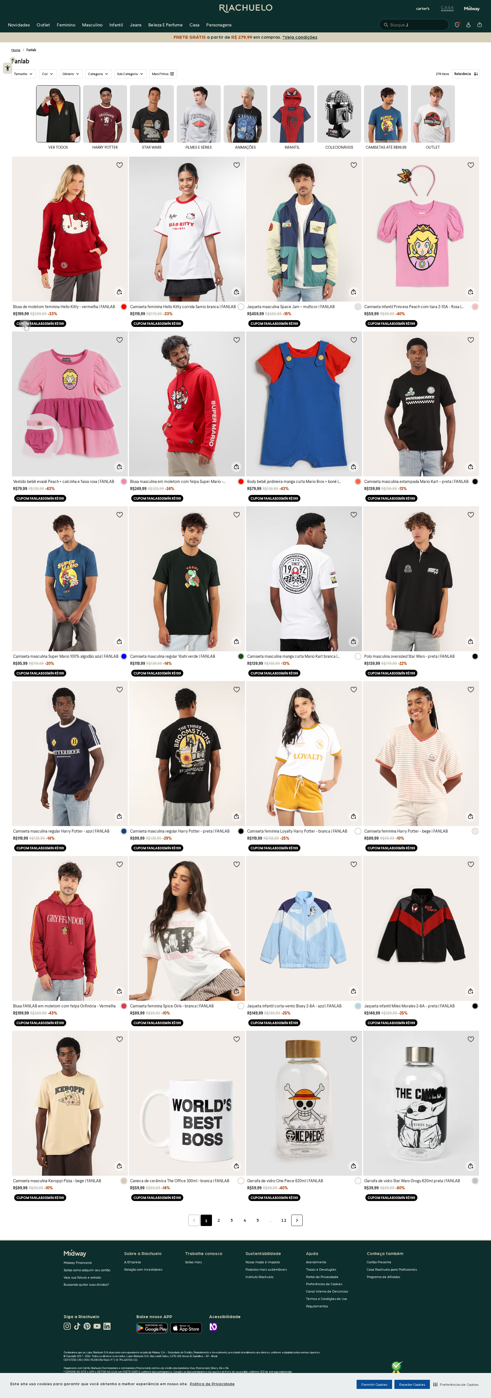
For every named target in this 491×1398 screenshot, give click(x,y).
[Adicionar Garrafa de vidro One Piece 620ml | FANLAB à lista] (353, 1039)
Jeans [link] (136, 24)
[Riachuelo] (245, 8)
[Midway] (472, 8)
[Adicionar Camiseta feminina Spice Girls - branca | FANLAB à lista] (236, 864)
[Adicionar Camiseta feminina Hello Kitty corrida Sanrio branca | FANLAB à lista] (236, 164)
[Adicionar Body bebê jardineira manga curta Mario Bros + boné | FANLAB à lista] (353, 339)
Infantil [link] (116, 24)
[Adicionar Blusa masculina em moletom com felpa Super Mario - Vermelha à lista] (236, 339)
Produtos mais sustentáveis (266, 1269)
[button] (456, 1384)
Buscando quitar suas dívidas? (86, 1284)
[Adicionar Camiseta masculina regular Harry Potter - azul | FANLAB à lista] (119, 689)
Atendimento (316, 1262)
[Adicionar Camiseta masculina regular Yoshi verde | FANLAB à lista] (236, 514)
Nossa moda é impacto (263, 1262)
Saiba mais (193, 1262)
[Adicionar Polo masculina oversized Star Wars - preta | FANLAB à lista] (470, 514)
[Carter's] (423, 8)
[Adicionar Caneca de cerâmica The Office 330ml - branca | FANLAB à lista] (236, 1039)
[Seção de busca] (414, 24)
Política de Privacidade (212, 1383)
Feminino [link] (66, 24)
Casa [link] (195, 24)
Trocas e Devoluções (321, 1269)
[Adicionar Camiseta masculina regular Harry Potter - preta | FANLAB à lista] (236, 689)
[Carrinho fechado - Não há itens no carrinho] (479, 24)
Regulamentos (317, 1306)
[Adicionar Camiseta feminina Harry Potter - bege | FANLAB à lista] (470, 689)
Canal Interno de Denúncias (327, 1291)
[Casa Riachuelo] (447, 8)
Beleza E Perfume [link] (165, 24)
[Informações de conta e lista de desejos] (468, 24)
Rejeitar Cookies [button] (412, 1384)
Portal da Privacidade (322, 1277)
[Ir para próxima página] (297, 1220)
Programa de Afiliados (383, 1277)
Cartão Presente (379, 1262)
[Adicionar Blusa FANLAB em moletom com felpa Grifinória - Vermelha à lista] (119, 864)
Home (15, 50)
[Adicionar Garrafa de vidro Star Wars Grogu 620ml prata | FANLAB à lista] (470, 1039)
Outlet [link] (43, 24)
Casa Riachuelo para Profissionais (392, 1269)
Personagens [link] (219, 24)
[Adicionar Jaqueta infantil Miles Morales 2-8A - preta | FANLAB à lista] (470, 864)
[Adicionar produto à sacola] (119, 292)
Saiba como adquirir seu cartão (87, 1270)
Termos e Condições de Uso (326, 1299)
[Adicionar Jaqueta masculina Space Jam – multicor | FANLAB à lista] (353, 164)
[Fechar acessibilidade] (13, 60)
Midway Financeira (78, 1262)
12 (283, 1220)
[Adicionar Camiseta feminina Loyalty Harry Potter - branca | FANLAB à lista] (353, 689)
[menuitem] (19, 24)
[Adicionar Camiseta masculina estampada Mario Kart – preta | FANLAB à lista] (470, 339)
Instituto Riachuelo (259, 1277)
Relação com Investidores (143, 1269)
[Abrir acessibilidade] (7, 68)
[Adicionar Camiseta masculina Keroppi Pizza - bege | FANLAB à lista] (119, 1039)
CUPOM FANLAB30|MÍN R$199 (40, 324)
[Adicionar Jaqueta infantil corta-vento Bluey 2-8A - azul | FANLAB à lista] (353, 864)
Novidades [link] (19, 24)
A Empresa (132, 1262)
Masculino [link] (92, 24)
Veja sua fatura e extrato (82, 1277)
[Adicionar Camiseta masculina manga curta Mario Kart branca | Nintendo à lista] (353, 514)
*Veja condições (299, 37)
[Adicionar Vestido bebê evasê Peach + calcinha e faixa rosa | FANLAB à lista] (119, 339)
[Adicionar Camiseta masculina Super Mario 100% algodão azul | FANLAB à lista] (119, 514)
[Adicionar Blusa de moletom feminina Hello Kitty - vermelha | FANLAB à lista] (119, 164)
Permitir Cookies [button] (374, 1384)
